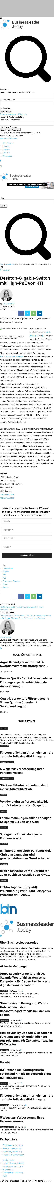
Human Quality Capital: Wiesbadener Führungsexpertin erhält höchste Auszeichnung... (26, 682)
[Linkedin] (39, 313)
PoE (4, 578)
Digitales (4, 795)
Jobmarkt (4, 880)
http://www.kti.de (7, 498)
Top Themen (5, 746)
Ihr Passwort (5, 108)
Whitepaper (4, 1020)
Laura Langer (8, 303)
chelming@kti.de (7, 494)
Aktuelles (4, 728)
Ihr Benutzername (7, 99)
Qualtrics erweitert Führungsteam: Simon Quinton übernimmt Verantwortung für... (24, 702)
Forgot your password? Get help (13, 114)
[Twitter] (1, 166)
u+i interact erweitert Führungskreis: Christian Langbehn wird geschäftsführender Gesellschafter (26, 854)
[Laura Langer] (6, 301)
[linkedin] (1, 648)
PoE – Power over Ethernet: (12, 356)
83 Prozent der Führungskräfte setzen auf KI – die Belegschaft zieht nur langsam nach (25, 1073)
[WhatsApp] (33, 313)
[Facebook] (0, 161)
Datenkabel (8, 568)
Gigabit (6, 571)
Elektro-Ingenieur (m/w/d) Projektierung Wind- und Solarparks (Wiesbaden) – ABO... (25, 891)
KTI (44, 336)
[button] (27, 261)
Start (2, 264)
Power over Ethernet (11, 581)
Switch (6, 587)
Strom (5, 584)
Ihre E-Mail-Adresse (8, 127)
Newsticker (10, 264)
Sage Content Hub (7, 762)
